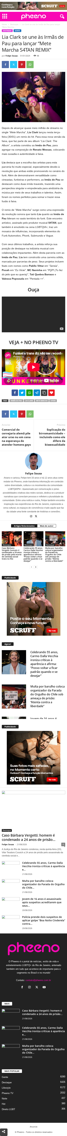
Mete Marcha (42, 401)
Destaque (14, 24)
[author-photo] (33, 461)
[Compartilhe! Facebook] (15, 393)
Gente (17, 30)
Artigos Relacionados (24, 525)
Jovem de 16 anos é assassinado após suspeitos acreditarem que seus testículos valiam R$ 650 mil (45, 712)
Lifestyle (6, 1087)
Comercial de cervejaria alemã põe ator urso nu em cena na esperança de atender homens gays (16, 437)
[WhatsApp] (30, 64)
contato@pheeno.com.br (38, 980)
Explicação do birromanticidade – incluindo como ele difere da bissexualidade (52, 437)
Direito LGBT (8, 1109)
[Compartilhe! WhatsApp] (29, 393)
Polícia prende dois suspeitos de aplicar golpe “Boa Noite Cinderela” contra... (43, 920)
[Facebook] (5, 64)
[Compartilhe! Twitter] (22, 393)
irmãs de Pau (16, 401)
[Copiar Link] (44, 393)
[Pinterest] (21, 64)
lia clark (29, 401)
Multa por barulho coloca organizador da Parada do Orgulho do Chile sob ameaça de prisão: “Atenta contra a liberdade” (54, 554)
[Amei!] (51, 393)
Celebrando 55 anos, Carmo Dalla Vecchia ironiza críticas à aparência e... (43, 866)
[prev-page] (31, 567)
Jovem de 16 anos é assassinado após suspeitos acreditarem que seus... (41, 902)
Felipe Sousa (12, 55)
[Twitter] (13, 64)
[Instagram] (31, 516)
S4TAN (53, 401)
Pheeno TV (7, 1093)
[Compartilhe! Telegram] (37, 393)
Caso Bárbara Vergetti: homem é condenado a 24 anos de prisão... (28, 837)
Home (4, 24)
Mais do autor (46, 525)
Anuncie (33, 1126)
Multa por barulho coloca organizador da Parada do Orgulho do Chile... (43, 884)
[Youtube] (44, 987)
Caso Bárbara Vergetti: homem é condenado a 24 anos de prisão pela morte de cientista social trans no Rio (12, 553)
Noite (4, 1098)
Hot (3, 1104)
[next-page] (36, 567)
